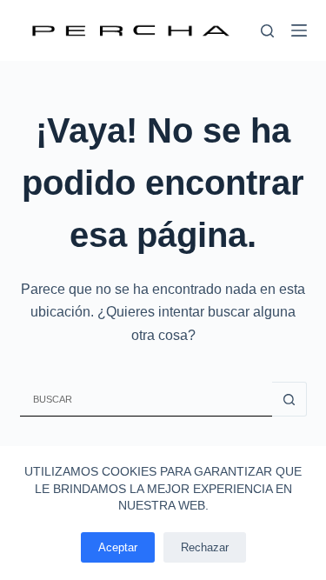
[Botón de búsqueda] (289, 399)
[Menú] (299, 30)
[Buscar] (267, 30)
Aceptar (117, 547)
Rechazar (205, 547)
